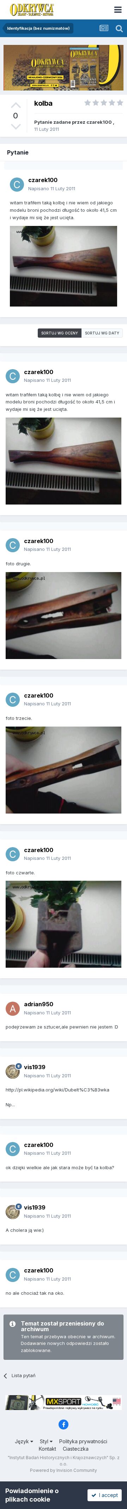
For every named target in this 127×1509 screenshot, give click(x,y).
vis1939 (35, 1067)
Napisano (51, 188)
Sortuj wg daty (102, 333)
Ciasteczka (76, 1449)
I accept (107, 1495)
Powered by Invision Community (63, 1470)
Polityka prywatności (83, 1441)
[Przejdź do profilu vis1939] (13, 1072)
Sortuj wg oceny (59, 333)
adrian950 (38, 1004)
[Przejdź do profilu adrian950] (13, 1009)
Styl (45, 1441)
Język (22, 1441)
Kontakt (47, 1449)
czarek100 (99, 122)
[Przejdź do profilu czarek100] (17, 184)
